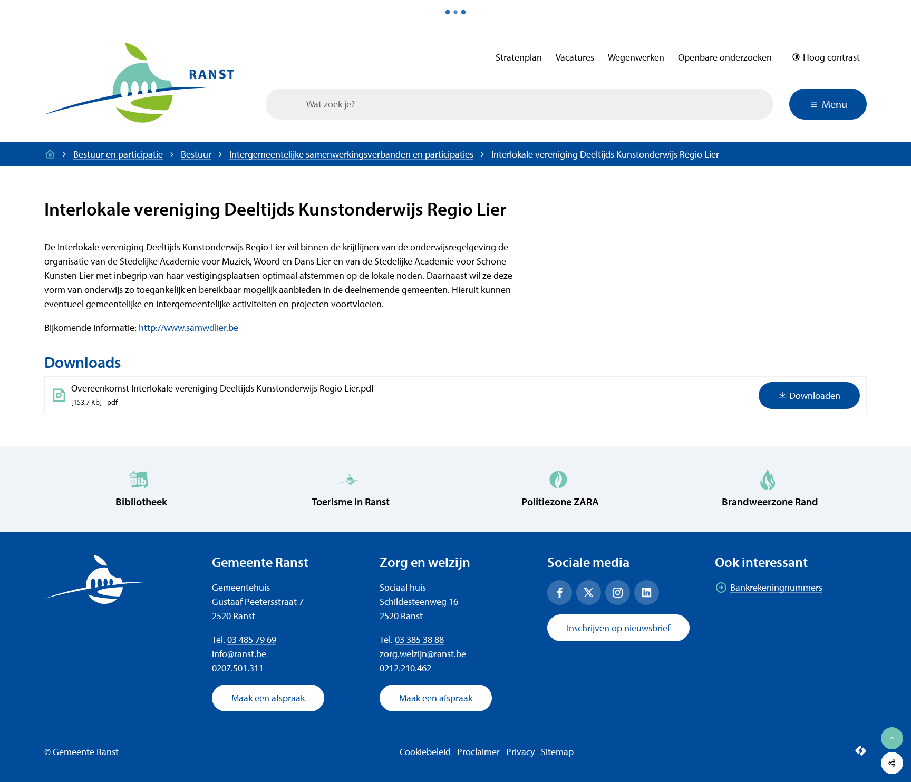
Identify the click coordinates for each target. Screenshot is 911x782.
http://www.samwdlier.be (188, 327)
